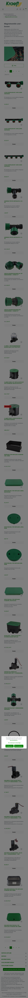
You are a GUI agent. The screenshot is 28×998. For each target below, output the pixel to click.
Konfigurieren (9, 746)
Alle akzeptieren (18, 746)
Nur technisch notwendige (14, 742)
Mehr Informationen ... (14, 740)
